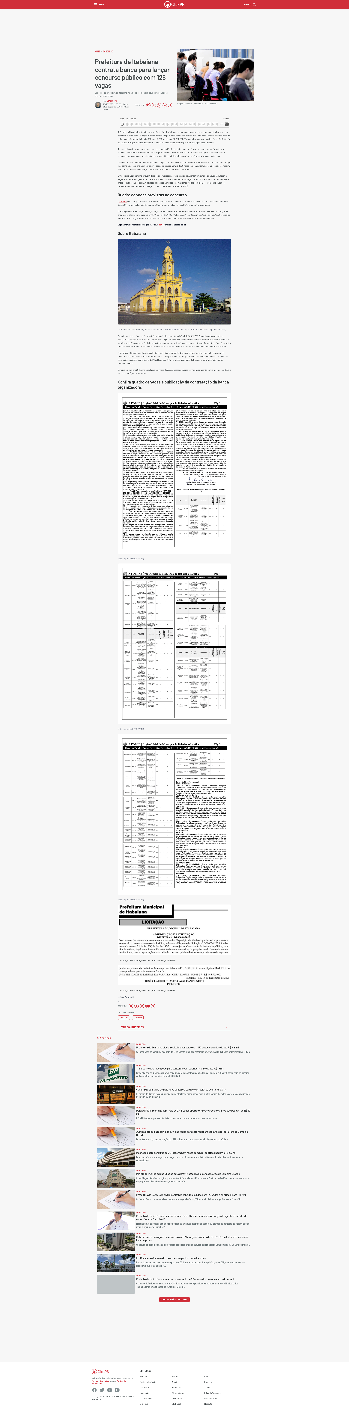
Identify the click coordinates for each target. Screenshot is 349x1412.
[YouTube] (109, 1390)
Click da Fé (177, 1398)
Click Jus (144, 1403)
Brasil (206, 1376)
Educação (144, 1393)
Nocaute (208, 1403)
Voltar (121, 997)
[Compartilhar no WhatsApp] (148, 105)
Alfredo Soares (179, 1393)
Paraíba (143, 1376)
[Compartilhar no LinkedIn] (165, 105)
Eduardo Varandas (212, 1393)
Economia (176, 1387)
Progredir (130, 997)
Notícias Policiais (148, 1382)
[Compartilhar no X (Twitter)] (159, 105)
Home (97, 51)
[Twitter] (102, 1390)
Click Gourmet (210, 1398)
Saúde (207, 1387)
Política (175, 1376)
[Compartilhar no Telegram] (170, 105)
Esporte (208, 1382)
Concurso (108, 51)
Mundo (175, 1382)
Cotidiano (144, 1387)
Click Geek (176, 1403)
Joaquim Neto (112, 101)
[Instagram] (117, 1390)
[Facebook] (94, 1390)
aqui (161, 224)
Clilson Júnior (146, 1398)
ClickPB (123, 201)
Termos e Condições (100, 1381)
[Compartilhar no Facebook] (154, 105)
